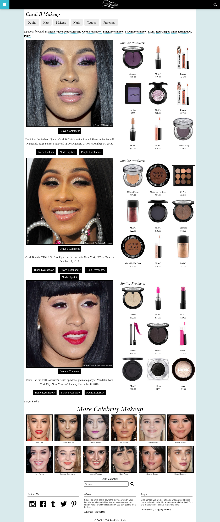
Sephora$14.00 (132, 352)
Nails (76, 22)
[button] (4, 4)
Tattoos (91, 22)
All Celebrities (110, 479)
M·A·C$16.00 (158, 229)
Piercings (109, 22)
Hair (46, 22)
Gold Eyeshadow (92, 31)
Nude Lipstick (72, 31)
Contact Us (100, 512)
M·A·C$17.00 (158, 75)
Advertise (88, 512)
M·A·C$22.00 (133, 229)
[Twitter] (63, 508)
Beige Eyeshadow (45, 392)
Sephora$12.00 (132, 75)
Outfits (32, 22)
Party (27, 36)
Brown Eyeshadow (135, 31)
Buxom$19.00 (183, 75)
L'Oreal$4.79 (158, 387)
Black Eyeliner (46, 152)
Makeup (61, 22)
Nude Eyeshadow (181, 31)
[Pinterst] (74, 508)
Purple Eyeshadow (91, 152)
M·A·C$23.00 (183, 352)
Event (151, 31)
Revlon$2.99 (133, 111)
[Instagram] (33, 508)
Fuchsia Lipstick (95, 392)
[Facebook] (43, 508)
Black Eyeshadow (113, 31)
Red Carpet (163, 31)
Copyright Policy (163, 509)
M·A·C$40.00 (183, 193)
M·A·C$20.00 (158, 111)
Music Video (55, 31)
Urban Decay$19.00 (183, 147)
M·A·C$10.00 (158, 147)
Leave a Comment (70, 130)
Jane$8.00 (183, 387)
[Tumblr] (53, 508)
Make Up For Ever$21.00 (158, 193)
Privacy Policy (147, 509)
